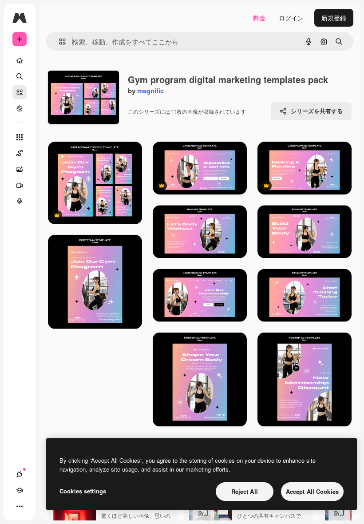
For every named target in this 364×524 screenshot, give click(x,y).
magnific (150, 90)
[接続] (19, 474)
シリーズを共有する (317, 111)
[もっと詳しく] (19, 108)
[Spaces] (19, 153)
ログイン (291, 17)
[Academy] (19, 490)
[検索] (19, 76)
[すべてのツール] (19, 137)
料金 (259, 17)
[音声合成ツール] (19, 201)
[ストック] (19, 92)
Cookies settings (82, 491)
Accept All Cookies (312, 491)
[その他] (19, 506)
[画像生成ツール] (19, 169)
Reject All (244, 491)
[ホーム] (19, 60)
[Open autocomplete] (59, 41)
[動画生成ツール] (19, 185)
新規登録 (333, 17)
